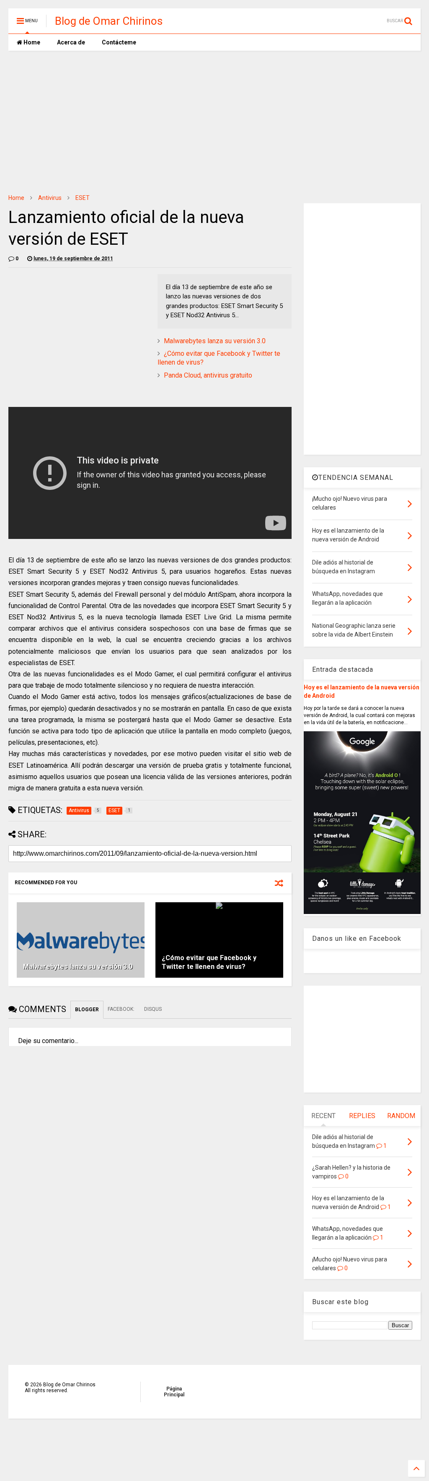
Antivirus (50, 197)
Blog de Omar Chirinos (109, 21)
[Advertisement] (214, 122)
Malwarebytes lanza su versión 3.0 (215, 341)
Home (31, 42)
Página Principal (174, 1392)
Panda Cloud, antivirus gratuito (208, 375)
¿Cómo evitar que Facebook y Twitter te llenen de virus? (209, 962)
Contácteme (119, 42)
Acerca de (71, 42)
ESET (82, 197)
